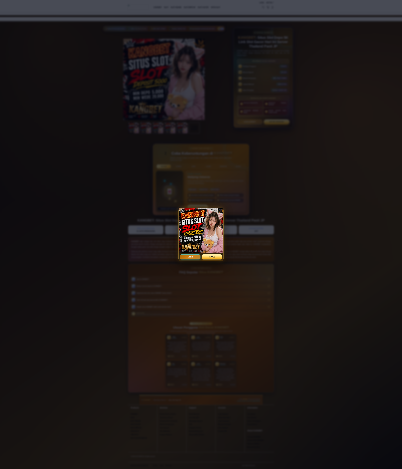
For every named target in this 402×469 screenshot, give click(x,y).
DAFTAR (212, 257)
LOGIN (190, 257)
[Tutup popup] (220, 211)
